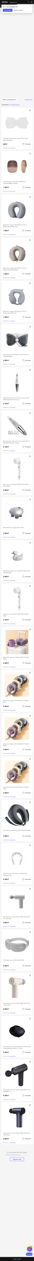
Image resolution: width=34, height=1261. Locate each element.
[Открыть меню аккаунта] (32, 2)
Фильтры (29, 1254)
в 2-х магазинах (12, 147)
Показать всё (28, 99)
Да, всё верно (7, 10)
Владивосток (13, 2)
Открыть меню (17, 1259)
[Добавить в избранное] (30, 110)
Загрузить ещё (17, 1159)
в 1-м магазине (11, 191)
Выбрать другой (18, 10)
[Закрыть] (31, 6)
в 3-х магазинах (12, 277)
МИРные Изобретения (9, 99)
